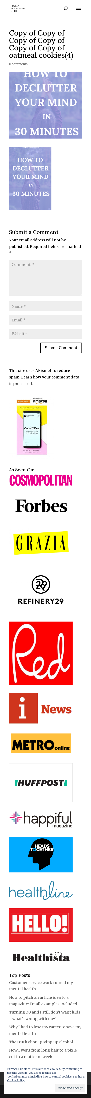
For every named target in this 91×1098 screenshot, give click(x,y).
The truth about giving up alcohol (41, 1041)
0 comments (18, 64)
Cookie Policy (16, 1080)
